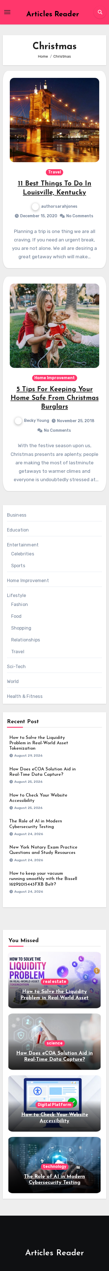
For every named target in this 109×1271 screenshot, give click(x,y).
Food (16, 616)
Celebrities (22, 554)
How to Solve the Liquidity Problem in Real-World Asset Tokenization (38, 743)
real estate (54, 981)
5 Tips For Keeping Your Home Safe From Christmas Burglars (55, 398)
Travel (54, 172)
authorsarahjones (59, 206)
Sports (18, 565)
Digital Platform (54, 1104)
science (55, 1043)
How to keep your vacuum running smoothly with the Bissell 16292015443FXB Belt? (43, 878)
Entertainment (23, 545)
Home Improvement (54, 378)
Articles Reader (52, 14)
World (13, 681)
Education (18, 530)
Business (17, 515)
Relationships (25, 640)
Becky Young (36, 420)
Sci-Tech (16, 666)
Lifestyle (16, 595)
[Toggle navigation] (7, 12)
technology (54, 1166)
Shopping (21, 628)
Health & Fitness (24, 696)
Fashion (19, 604)
